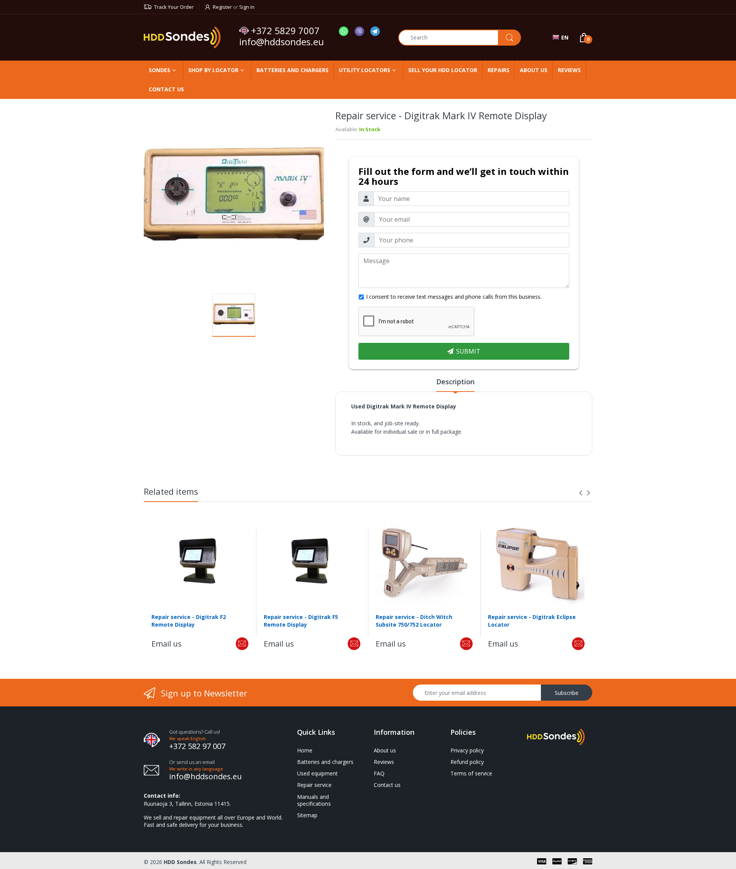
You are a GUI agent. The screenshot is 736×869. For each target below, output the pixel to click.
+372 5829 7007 (285, 30)
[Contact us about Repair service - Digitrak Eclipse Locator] (578, 643)
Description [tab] (455, 381)
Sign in (247, 6)
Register (222, 6)
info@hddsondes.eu (282, 41)
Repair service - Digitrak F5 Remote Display (301, 620)
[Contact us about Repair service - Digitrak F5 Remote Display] (354, 643)
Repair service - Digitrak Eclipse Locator (532, 620)
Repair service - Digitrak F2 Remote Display (188, 620)
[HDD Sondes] (188, 37)
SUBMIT (468, 351)
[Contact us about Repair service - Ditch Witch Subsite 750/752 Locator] (466, 643)
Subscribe (566, 692)
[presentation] (581, 493)
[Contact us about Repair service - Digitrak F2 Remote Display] (242, 643)
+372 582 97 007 (197, 746)
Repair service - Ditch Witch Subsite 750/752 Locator (414, 620)
